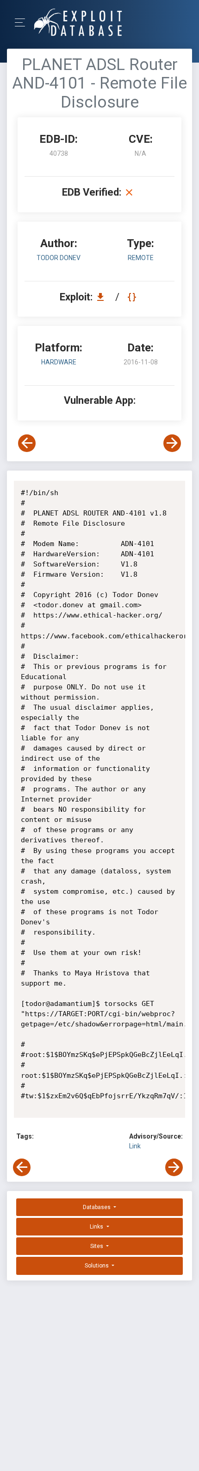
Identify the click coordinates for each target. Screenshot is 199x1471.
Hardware (58, 362)
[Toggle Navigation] (22, 22)
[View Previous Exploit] (27, 443)
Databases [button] (97, 1207)
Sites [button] (97, 1246)
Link (135, 1146)
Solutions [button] (97, 1265)
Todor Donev (59, 257)
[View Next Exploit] (172, 443)
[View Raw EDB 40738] (133, 297)
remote (141, 257)
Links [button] (97, 1226)
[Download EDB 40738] (103, 297)
